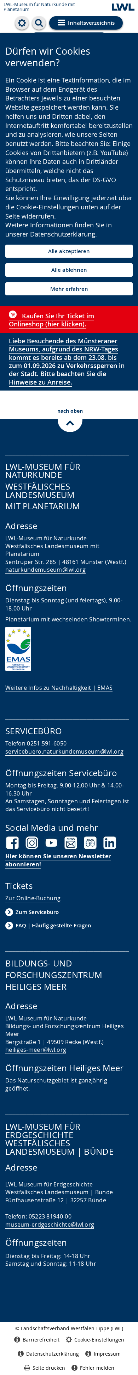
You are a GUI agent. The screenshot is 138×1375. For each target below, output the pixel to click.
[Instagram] (32, 843)
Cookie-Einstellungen (99, 1339)
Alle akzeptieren (69, 251)
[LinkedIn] (110, 843)
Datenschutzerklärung (62, 234)
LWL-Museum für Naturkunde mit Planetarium (39, 6)
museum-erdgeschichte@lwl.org (49, 1224)
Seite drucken (49, 1367)
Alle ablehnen (69, 270)
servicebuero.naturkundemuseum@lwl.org (64, 751)
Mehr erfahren (69, 289)
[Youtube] (51, 843)
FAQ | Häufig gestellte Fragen (53, 925)
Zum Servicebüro (37, 912)
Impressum (107, 1353)
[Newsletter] (71, 843)
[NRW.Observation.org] (90, 843)
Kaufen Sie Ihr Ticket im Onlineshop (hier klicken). (51, 320)
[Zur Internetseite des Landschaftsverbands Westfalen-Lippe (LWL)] (123, 7)
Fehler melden (97, 1367)
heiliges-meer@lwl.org (35, 1050)
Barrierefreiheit (41, 1339)
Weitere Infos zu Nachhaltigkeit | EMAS (59, 688)
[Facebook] (12, 843)
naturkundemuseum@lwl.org (45, 569)
